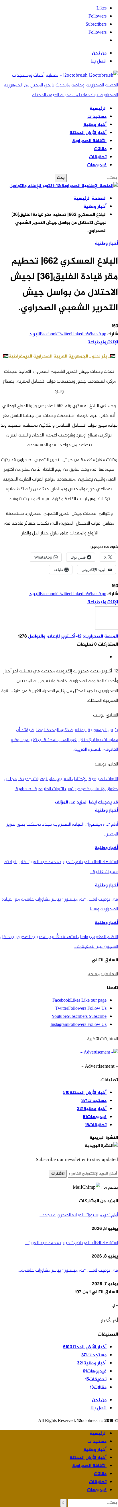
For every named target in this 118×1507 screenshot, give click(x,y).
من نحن (99, 53)
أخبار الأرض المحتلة (88, 133)
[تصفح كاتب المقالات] (106, 628)
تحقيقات (98, 157)
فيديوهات (97, 165)
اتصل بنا (99, 61)
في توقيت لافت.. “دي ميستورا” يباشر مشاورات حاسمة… (68, 1270)
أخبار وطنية (95, 125)
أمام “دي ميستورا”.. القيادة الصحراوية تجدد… (79, 1215)
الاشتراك (57, 1174)
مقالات (100, 149)
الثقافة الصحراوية (89, 141)
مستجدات (97, 117)
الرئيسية (98, 109)
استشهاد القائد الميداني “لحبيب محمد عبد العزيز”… (71, 1243)
